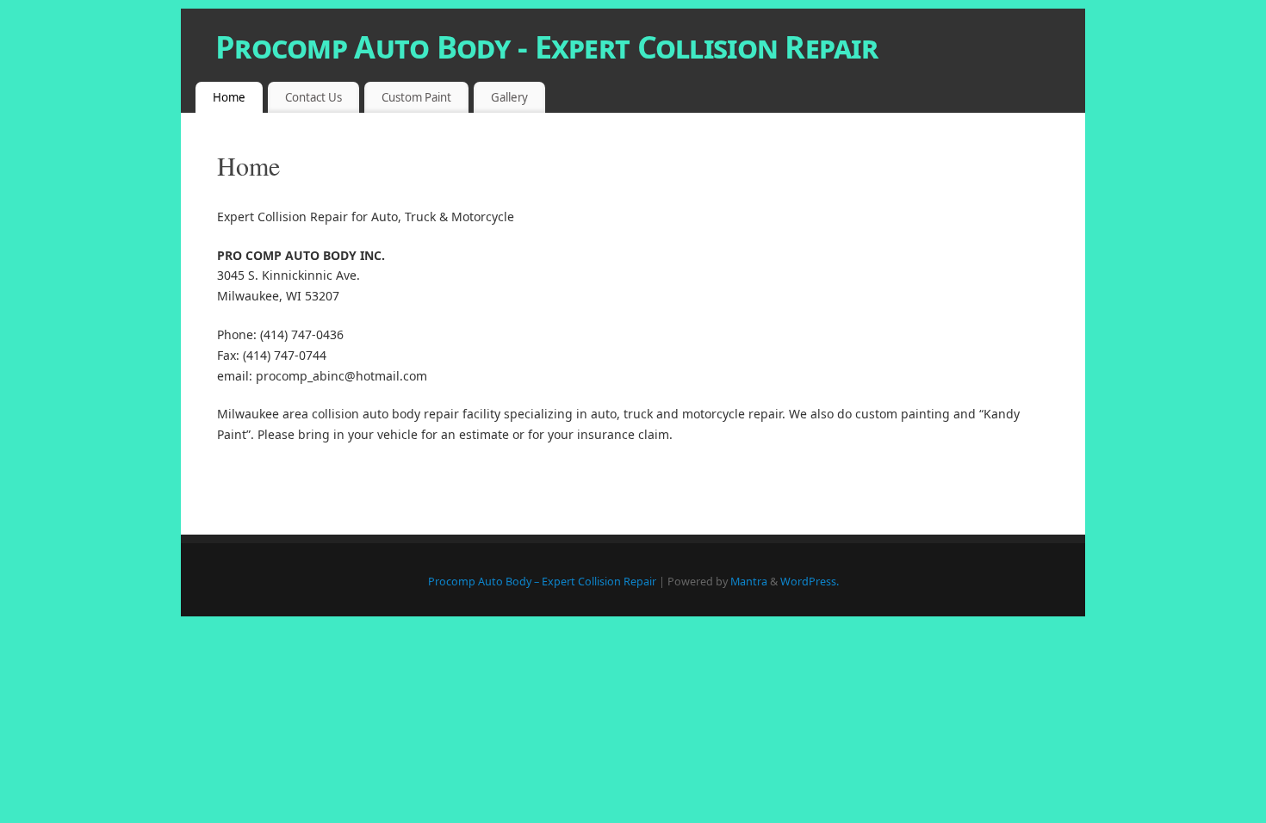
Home (229, 97)
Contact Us (313, 97)
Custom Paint (416, 97)
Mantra (748, 581)
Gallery (509, 97)
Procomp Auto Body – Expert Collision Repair (542, 581)
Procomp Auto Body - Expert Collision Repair (546, 47)
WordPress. (809, 581)
